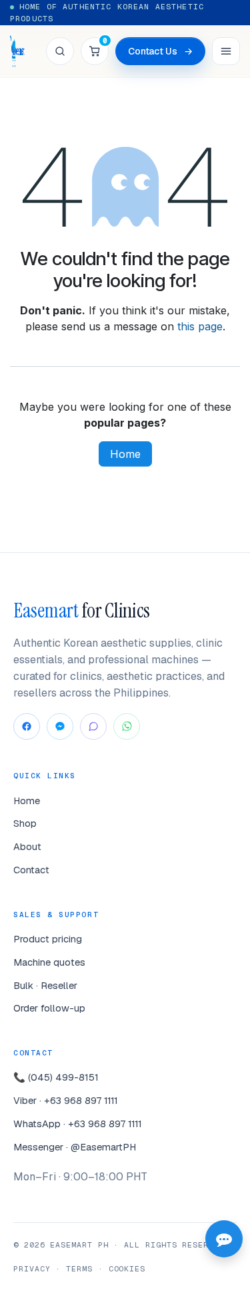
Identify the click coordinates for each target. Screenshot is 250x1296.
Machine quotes (49, 962)
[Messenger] (60, 726)
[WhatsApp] (126, 726)
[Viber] (93, 726)
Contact (31, 869)
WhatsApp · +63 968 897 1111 (77, 1123)
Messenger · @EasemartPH (74, 1146)
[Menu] (226, 51)
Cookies (127, 1268)
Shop (25, 823)
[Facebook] (26, 726)
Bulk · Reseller (45, 985)
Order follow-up (49, 1008)
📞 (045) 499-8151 (56, 1077)
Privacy (31, 1268)
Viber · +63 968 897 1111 (65, 1100)
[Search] (60, 51)
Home (125, 454)
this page (200, 326)
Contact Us (160, 51)
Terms (79, 1268)
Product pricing (47, 938)
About (27, 846)
